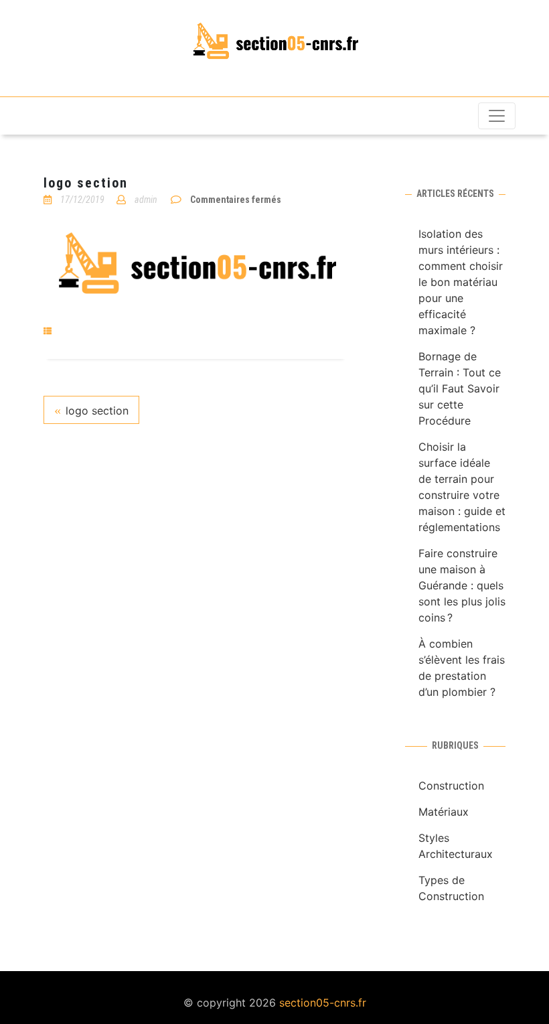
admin (146, 199)
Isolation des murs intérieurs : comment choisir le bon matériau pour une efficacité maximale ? (460, 282)
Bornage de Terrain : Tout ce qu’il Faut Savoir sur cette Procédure (459, 388)
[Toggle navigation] (497, 115)
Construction (451, 785)
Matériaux (443, 811)
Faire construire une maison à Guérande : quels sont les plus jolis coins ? (461, 585)
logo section (97, 410)
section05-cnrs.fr (322, 1002)
